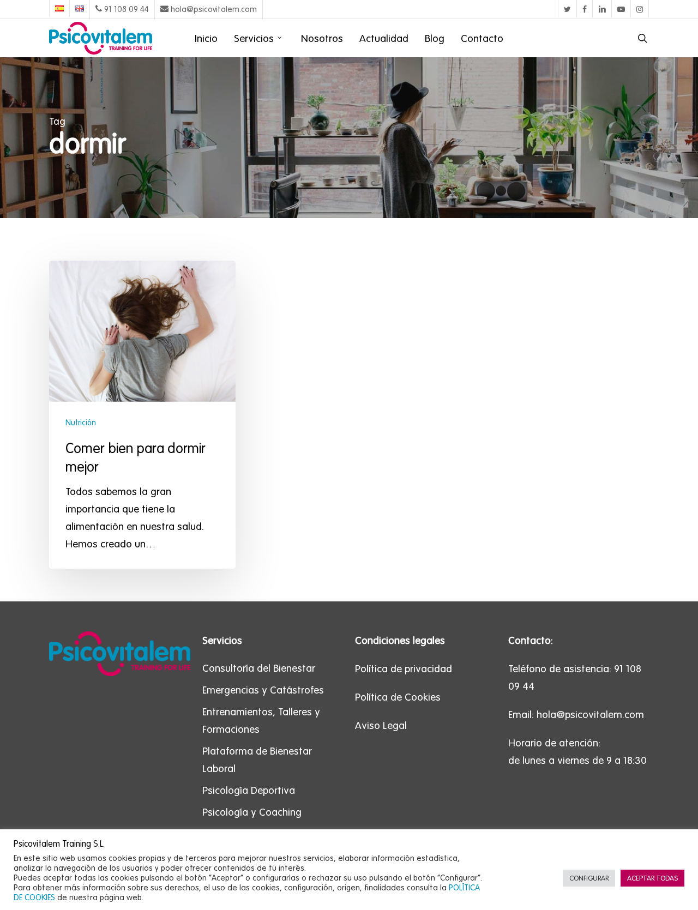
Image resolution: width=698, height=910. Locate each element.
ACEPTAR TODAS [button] (652, 878)
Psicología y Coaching (252, 812)
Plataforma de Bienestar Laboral (257, 759)
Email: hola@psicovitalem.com (576, 714)
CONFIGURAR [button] (589, 878)
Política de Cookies (398, 697)
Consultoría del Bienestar (258, 668)
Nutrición (80, 422)
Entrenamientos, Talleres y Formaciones (261, 720)
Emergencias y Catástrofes (263, 690)
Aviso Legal (381, 725)
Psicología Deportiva (248, 790)
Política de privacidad (403, 668)
